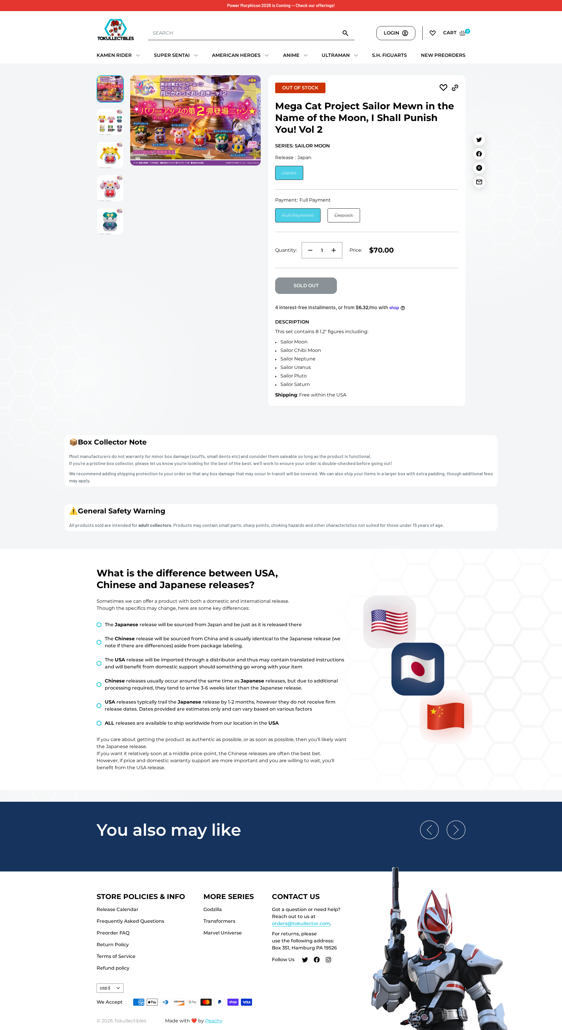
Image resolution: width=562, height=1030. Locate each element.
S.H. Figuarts (389, 55)
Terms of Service (116, 956)
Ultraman (336, 55)
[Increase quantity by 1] (335, 250)
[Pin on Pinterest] (479, 168)
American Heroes (236, 55)
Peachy (213, 1021)
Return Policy (113, 944)
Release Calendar (117, 909)
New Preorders (443, 55)
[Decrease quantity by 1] (308, 250)
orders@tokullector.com (301, 923)
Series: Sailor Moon (302, 146)
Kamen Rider (114, 55)
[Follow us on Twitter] (305, 960)
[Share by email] (479, 182)
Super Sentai (172, 55)
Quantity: (286, 250)
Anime (291, 55)
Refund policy (113, 968)
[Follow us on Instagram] (328, 960)
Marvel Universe (222, 933)
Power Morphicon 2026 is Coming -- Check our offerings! (281, 5)
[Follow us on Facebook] (316, 960)
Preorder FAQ (113, 933)
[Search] (345, 33)
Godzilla (212, 909)
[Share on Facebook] (479, 154)
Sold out (306, 285)
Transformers (219, 921)
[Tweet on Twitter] (479, 140)
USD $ (105, 987)
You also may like (169, 830)
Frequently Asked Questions (130, 921)
